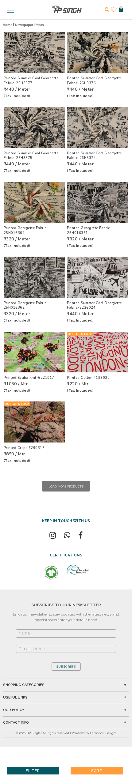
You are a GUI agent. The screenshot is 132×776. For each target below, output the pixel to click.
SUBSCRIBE (66, 666)
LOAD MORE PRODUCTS (66, 486)
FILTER (33, 771)
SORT (97, 771)
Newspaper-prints (29, 25)
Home (7, 25)
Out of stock (80, 334)
